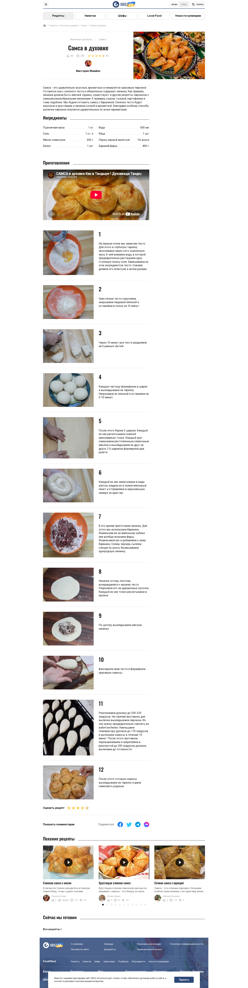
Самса (84, 25)
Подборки (123, 961)
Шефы (122, 15)
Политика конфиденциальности (186, 944)
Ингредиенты (138, 961)
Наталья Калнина (171, 896)
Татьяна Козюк (58, 896)
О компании (77, 944)
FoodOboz (49, 961)
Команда (108, 944)
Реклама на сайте (80, 949)
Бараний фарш (108, 146)
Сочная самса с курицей (169, 883)
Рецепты (58, 15)
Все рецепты (51, 929)
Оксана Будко (113, 896)
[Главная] (44, 25)
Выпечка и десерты (69, 25)
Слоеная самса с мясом (57, 883)
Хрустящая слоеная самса (115, 883)
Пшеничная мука (53, 127)
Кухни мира (109, 961)
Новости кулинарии (188, 15)
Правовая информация (149, 944)
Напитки (90, 15)
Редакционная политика (149, 949)
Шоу (46, 979)
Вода (102, 127)
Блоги (47, 971)
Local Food (154, 15)
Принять (184, 979)
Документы (110, 949)
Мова (174, 4)
